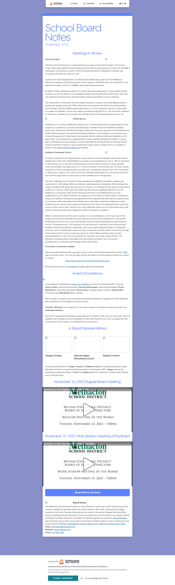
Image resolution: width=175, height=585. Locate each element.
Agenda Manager (120, 518)
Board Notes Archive (87, 492)
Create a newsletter (63, 578)
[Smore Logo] (56, 4)
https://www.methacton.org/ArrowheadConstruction (88, 261)
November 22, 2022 (76, 267)
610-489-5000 (58, 532)
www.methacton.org (62, 529)
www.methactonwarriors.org (69, 148)
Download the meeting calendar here (82, 524)
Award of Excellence (80, 284)
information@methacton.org (63, 527)
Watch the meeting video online (112, 524)
